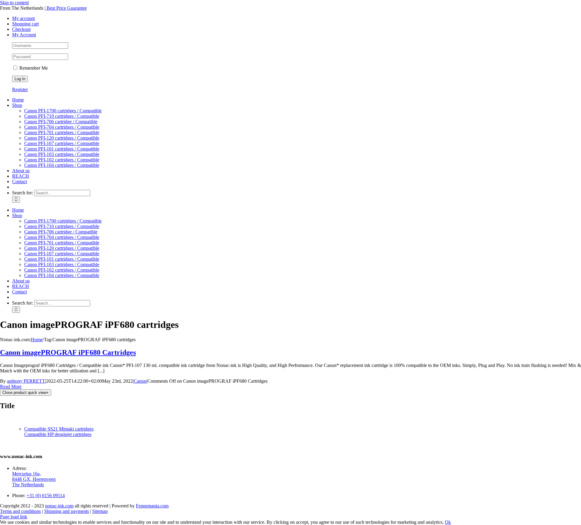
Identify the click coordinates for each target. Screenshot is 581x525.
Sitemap (100, 511)
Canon (140, 381)
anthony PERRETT (26, 381)
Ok (448, 522)
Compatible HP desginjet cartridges (57, 434)
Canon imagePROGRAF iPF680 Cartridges (68, 352)
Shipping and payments (66, 511)
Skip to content (14, 2)
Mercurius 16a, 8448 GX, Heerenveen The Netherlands (34, 479)
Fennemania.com (152, 505)
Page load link (13, 516)
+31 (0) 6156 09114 (46, 495)
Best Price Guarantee (66, 8)
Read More (10, 386)
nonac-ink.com (59, 505)
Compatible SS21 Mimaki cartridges (59, 428)
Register (20, 89)
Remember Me (33, 68)
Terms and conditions (20, 511)
